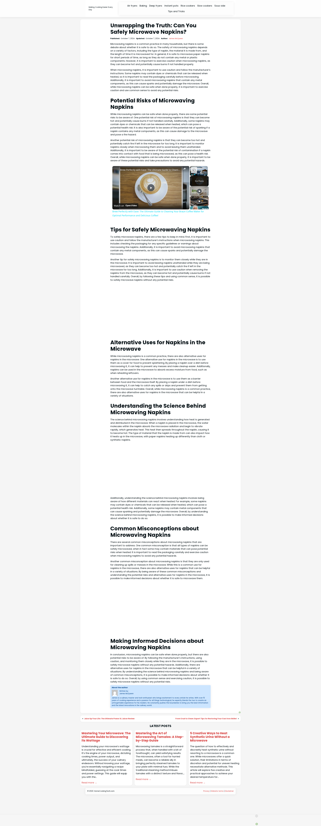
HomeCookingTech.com (104, 791)
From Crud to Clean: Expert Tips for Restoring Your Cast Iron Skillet (206, 718)
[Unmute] (194, 174)
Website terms (217, 791)
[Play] (191, 174)
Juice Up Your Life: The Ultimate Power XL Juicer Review (109, 718)
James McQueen (176, 38)
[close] (161, 816)
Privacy (206, 791)
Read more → (89, 782)
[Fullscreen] (206, 174)
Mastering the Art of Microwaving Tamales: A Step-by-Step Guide (160, 737)
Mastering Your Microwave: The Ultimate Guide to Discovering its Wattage (106, 737)
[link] (116, 170)
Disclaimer (229, 791)
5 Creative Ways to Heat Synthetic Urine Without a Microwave (210, 737)
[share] (184, 168)
